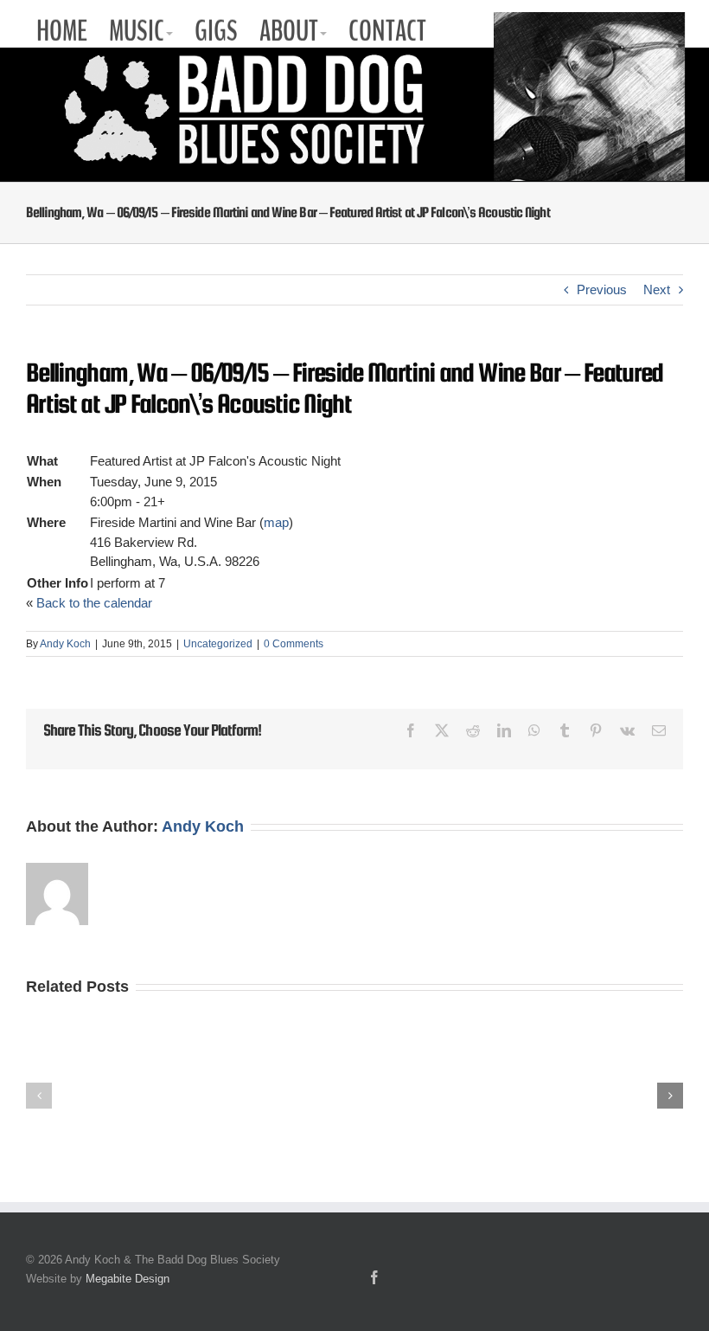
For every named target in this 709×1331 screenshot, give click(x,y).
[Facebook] (374, 1277)
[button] (39, 1096)
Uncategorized (217, 644)
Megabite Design (127, 1278)
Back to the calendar (94, 602)
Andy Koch (65, 644)
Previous (602, 289)
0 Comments (293, 644)
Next (656, 289)
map (276, 522)
